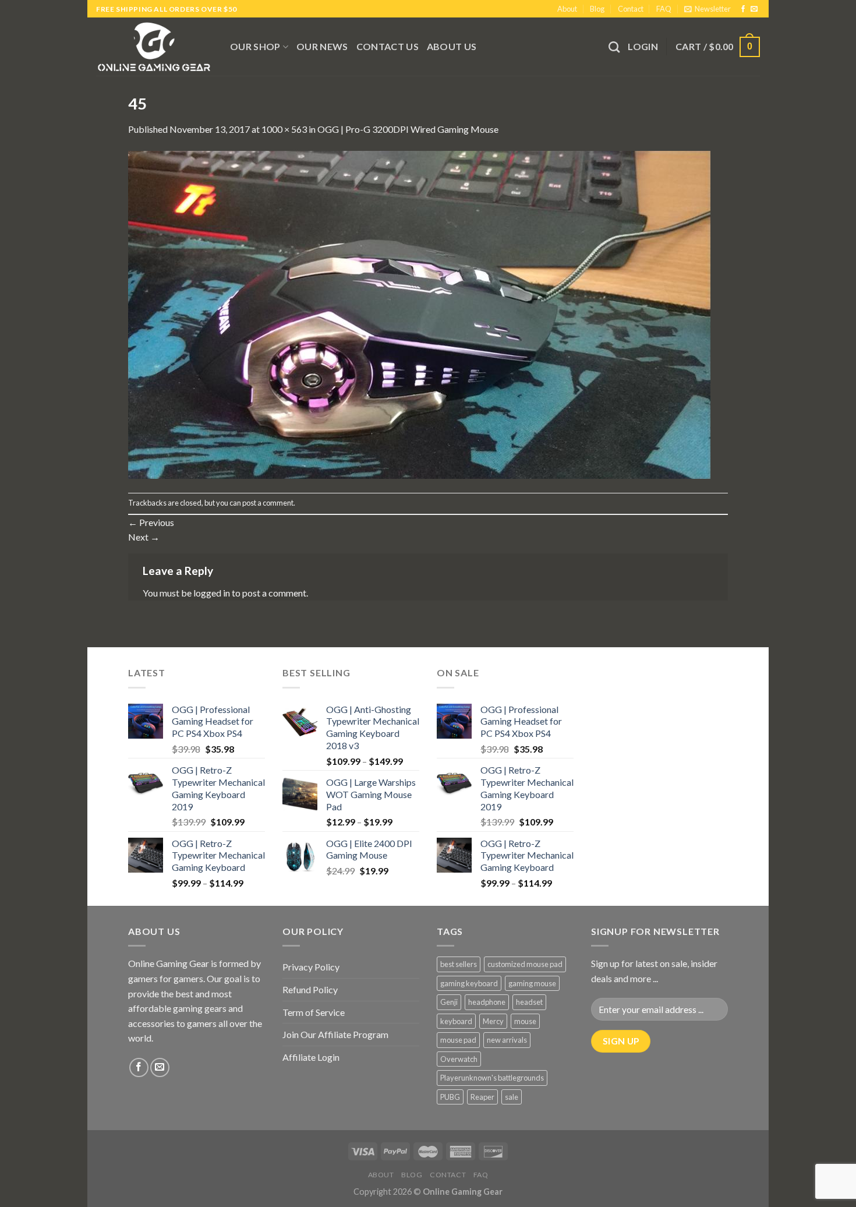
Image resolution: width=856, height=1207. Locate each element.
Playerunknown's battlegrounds (492, 1077)
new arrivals (507, 1039)
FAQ (663, 8)
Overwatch (458, 1059)
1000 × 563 (284, 129)
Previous (151, 522)
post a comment (267, 502)
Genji (449, 1002)
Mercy (493, 1021)
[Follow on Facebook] (743, 9)
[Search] (614, 46)
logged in (211, 592)
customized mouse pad (525, 964)
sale (511, 1097)
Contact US (387, 46)
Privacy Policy (310, 966)
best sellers (458, 964)
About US (452, 46)
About (567, 8)
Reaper (482, 1097)
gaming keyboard (469, 983)
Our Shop (255, 46)
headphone (486, 1002)
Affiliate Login (310, 1057)
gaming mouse (532, 983)
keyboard (456, 1021)
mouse (525, 1021)
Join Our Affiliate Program (335, 1034)
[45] (419, 313)
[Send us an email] (754, 9)
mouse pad (458, 1039)
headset (529, 1002)
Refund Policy (310, 989)
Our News (322, 46)
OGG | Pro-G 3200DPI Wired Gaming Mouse (407, 129)
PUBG (450, 1097)
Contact (630, 8)
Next (144, 536)
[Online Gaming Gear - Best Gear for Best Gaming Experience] (154, 46)
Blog (597, 8)
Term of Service (313, 1012)
